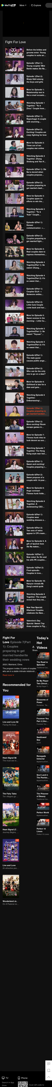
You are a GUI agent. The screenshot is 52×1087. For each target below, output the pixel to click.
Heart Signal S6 (10, 757)
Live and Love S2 (10, 722)
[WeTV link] (8, 5)
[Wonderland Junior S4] (11, 886)
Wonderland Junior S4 (13, 901)
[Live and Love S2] (11, 707)
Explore (37, 5)
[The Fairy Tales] (11, 778)
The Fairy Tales (10, 793)
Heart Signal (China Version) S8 (17, 829)
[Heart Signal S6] (11, 742)
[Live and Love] (11, 850)
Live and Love (9, 865)
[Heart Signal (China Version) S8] (11, 814)
